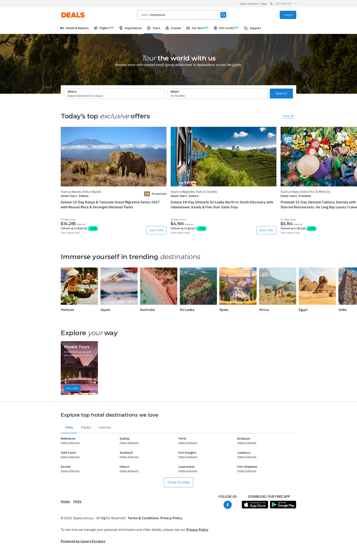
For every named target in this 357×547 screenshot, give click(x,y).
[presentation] (182, 14)
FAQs (77, 501)
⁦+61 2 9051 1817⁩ (283, 3)
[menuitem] (74, 28)
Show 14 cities (178, 482)
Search (281, 93)
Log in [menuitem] (288, 15)
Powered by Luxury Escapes (83, 541)
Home (65, 501)
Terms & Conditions (143, 518)
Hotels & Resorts (70, 442)
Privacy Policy (171, 518)
